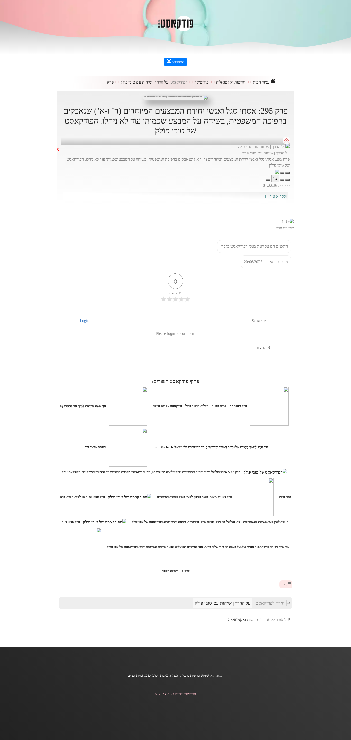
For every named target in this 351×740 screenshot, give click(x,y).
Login (85, 321)
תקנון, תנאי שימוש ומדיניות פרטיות (202, 675)
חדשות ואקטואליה (230, 82)
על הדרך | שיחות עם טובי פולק (144, 82)
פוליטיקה (201, 82)
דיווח (284, 584)
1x (275, 178)
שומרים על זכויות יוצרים (143, 675)
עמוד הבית (262, 82)
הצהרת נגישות (169, 675)
